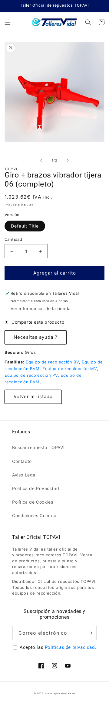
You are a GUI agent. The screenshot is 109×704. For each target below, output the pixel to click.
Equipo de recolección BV (52, 362)
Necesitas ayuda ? (36, 337)
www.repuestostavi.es (60, 693)
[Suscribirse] (90, 633)
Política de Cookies (32, 501)
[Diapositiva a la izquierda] (41, 160)
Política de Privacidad (35, 488)
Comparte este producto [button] (38, 322)
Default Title (25, 225)
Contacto (22, 461)
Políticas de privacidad (70, 647)
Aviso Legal (24, 474)
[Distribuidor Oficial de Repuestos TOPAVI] (55, 22)
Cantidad (13, 239)
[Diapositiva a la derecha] (67, 160)
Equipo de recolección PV (31, 375)
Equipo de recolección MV (69, 368)
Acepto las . (58, 647)
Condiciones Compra (34, 515)
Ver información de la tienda (41, 308)
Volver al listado (33, 396)
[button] (7, 22)
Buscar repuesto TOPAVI (38, 447)
